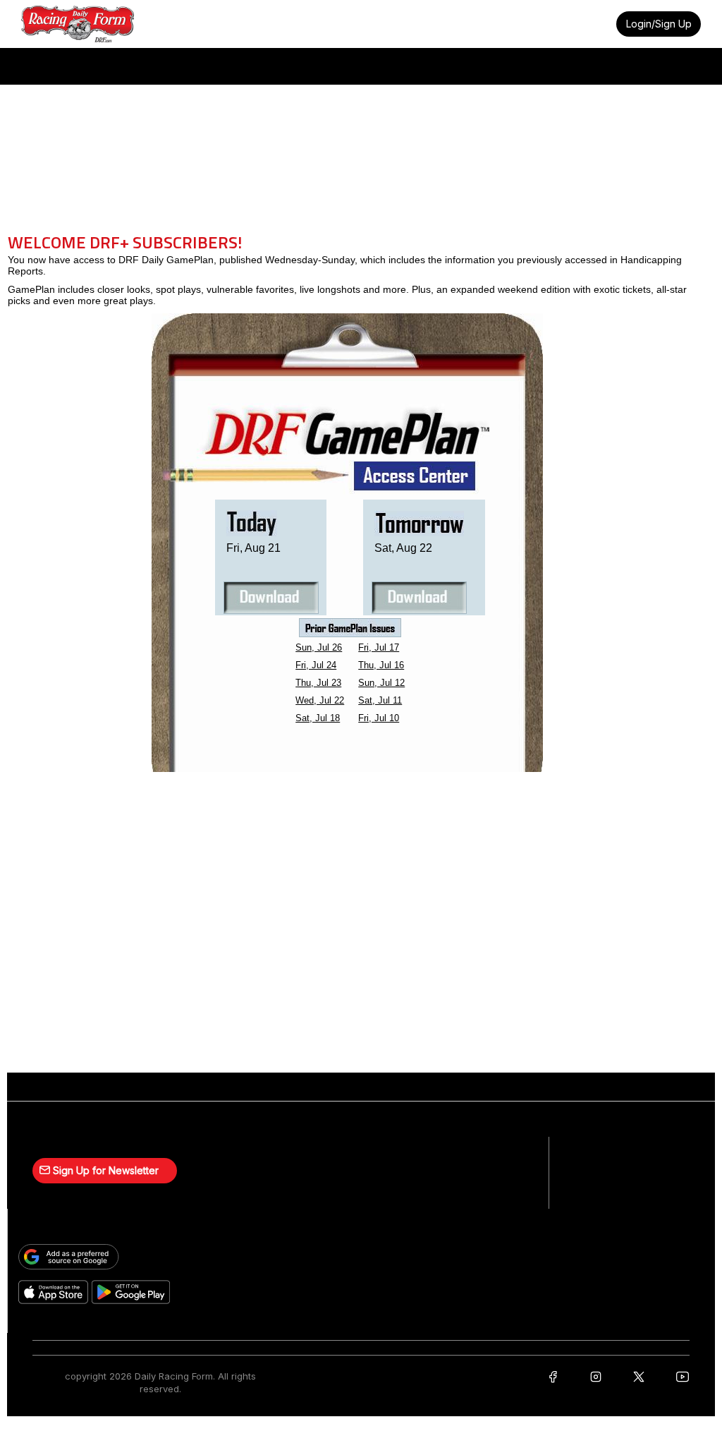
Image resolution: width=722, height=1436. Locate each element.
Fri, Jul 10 (378, 718)
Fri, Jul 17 (378, 647)
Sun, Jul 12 (381, 682)
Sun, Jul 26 (318, 647)
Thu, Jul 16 (381, 665)
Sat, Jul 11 (380, 700)
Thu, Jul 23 (318, 682)
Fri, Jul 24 (315, 665)
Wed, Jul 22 (319, 700)
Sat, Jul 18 (317, 718)
